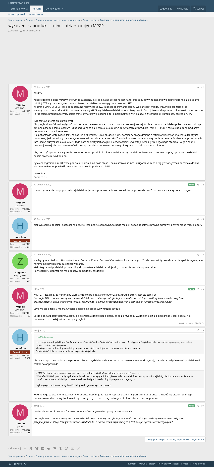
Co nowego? (53, 8)
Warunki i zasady (147, 463)
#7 (202, 405)
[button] (62, 9)
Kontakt (132, 463)
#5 (202, 289)
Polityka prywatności (168, 463)
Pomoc (184, 463)
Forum (37, 8)
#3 (202, 219)
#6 (202, 330)
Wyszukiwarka (36, 14)
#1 (202, 87)
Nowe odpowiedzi (17, 14)
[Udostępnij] (198, 87)
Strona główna (19, 8)
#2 (202, 184)
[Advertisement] (107, 58)
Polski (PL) (21, 463)
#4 (202, 254)
